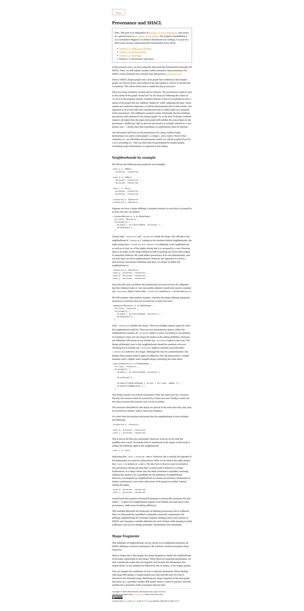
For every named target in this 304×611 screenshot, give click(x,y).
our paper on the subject (146, 35)
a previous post (174, 73)
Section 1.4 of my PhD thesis (163, 32)
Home (118, 12)
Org (134, 600)
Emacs (125, 600)
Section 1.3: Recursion (130, 55)
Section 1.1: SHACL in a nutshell (135, 48)
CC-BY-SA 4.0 (139, 594)
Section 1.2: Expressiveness (132, 51)
